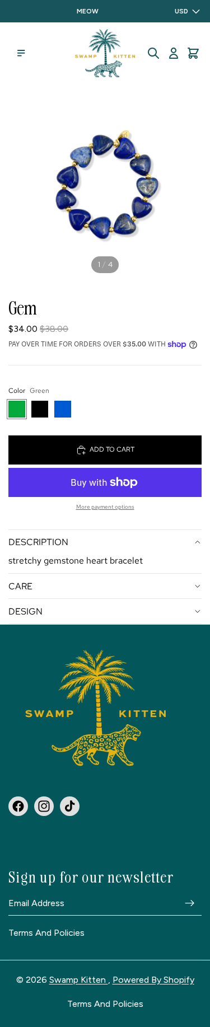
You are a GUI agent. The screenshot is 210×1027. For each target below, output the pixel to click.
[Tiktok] (70, 805)
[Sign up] (190, 903)
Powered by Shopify (153, 979)
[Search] (153, 53)
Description (38, 542)
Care (20, 586)
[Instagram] (44, 805)
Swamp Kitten (78, 979)
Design (25, 611)
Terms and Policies (46, 932)
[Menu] (21, 53)
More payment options (105, 506)
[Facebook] (18, 805)
